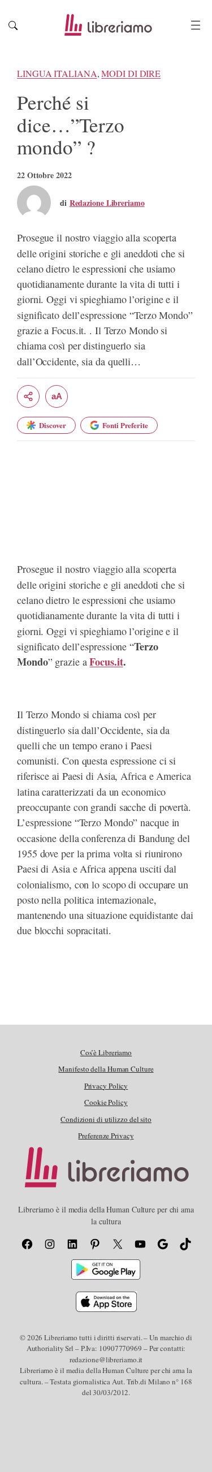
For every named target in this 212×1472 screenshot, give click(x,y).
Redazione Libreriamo (107, 203)
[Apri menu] (196, 25)
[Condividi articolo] (28, 396)
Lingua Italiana (57, 73)
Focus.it (106, 661)
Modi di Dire (131, 73)
